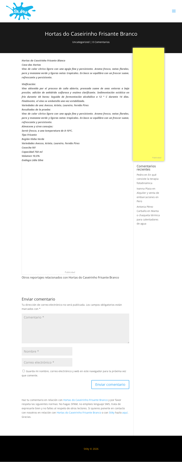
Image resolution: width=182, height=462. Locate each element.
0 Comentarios (101, 42)
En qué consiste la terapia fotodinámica (148, 179)
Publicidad (70, 272)
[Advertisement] (48, 215)
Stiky (111, 412)
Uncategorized (81, 42)
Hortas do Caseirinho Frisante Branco (85, 400)
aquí (125, 412)
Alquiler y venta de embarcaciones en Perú (148, 197)
